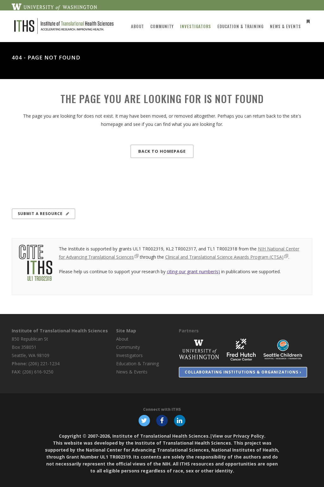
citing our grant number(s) (193, 271)
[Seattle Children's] (282, 349)
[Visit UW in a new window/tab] (54, 6)
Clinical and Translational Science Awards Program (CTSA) (224, 257)
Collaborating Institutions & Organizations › (243, 372)
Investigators (129, 355)
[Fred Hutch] (241, 349)
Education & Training (137, 364)
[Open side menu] (307, 21)
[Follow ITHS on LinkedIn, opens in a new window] (179, 420)
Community (128, 347)
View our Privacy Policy (238, 436)
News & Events (131, 372)
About (122, 339)
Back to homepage (162, 151)
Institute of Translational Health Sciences (60, 331)
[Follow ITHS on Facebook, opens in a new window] (162, 420)
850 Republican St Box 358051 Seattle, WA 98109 (30, 347)
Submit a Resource (40, 213)
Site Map (126, 331)
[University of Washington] (199, 349)
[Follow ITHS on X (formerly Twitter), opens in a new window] (144, 420)
